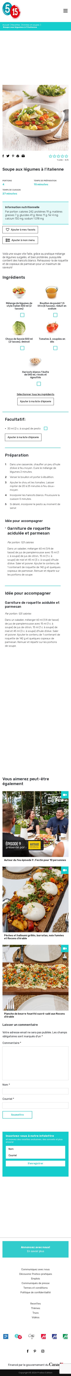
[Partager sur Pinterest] (13, 156)
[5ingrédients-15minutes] (18, 1336)
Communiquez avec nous (35, 1269)
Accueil (5, 25)
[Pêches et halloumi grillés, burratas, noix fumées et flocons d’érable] (35, 899)
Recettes (15, 25)
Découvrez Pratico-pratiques (35, 1274)
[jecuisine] (43, 1336)
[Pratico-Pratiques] (5, 1336)
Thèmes (35, 1308)
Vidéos (35, 1317)
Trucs (35, 1312)
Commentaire (11, 1043)
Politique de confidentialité (35, 1292)
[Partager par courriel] (23, 156)
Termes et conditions (35, 1287)
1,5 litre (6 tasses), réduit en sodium (52, 306)
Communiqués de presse (36, 1283)
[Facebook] (27, 1351)
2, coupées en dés (52, 340)
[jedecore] (54, 1336)
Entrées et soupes (30, 25)
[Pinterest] (35, 1351)
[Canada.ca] (56, 1364)
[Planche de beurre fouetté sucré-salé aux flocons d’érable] (35, 978)
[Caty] (32, 1336)
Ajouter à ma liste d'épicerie (35, 401)
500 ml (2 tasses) (19, 306)
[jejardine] (65, 1336)
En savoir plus (35, 1249)
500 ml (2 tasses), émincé (19, 340)
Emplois (35, 1278)
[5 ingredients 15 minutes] (7, 11)
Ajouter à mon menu (23, 240)
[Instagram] (42, 1351)
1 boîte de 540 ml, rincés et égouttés (35, 375)
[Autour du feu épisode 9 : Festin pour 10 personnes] (35, 824)
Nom (6, 1084)
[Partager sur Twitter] (8, 156)
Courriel (8, 1098)
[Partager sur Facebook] (3, 156)
